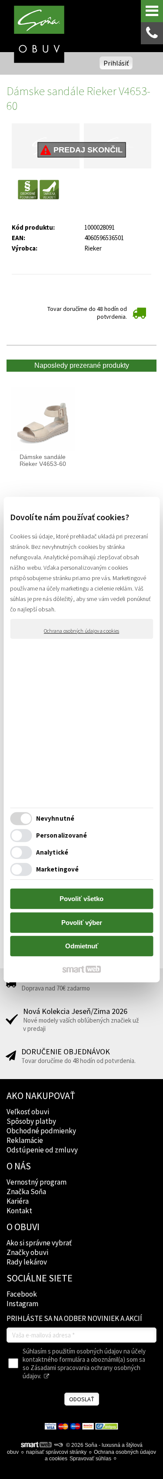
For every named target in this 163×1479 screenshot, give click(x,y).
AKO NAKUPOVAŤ (41, 1095)
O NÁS (19, 1166)
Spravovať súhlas (90, 1459)
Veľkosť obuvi (28, 1111)
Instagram (22, 1303)
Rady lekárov (27, 1262)
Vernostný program (37, 1182)
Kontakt (19, 1210)
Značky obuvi (27, 1252)
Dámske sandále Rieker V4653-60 (44, 460)
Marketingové (57, 869)
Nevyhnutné (55, 818)
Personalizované (61, 835)
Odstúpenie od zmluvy (42, 1150)
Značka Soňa (26, 1191)
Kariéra (18, 1201)
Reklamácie (25, 1140)
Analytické (52, 852)
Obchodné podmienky (41, 1131)
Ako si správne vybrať (39, 1243)
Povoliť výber (81, 922)
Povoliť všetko (81, 898)
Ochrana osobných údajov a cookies (81, 630)
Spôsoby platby (31, 1121)
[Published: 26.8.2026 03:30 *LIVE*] (58, 1445)
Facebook (22, 1294)
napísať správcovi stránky (56, 1452)
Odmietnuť (81, 946)
